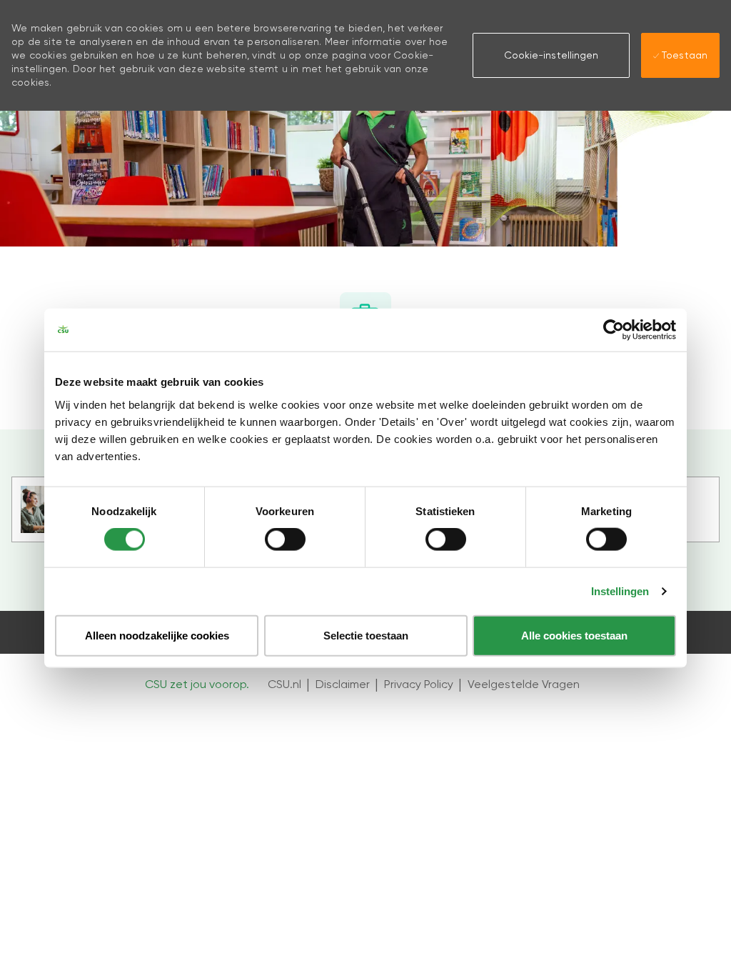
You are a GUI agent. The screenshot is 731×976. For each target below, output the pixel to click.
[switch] (285, 539)
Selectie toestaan (365, 635)
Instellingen (620, 591)
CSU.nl (284, 684)
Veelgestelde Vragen (524, 684)
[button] (551, 55)
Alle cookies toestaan (574, 635)
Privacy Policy (418, 684)
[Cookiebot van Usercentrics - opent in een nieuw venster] (613, 330)
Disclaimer (343, 684)
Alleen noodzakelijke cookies (157, 635)
